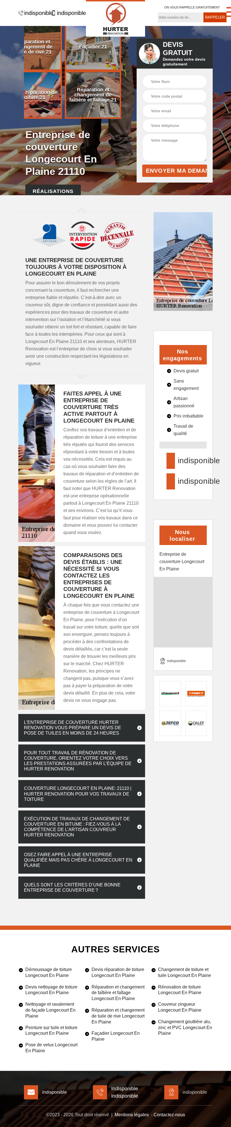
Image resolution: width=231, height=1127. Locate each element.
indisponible (36, 13)
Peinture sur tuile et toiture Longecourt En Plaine (51, 1030)
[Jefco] (170, 723)
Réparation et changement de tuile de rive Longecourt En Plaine (118, 1016)
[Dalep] (196, 723)
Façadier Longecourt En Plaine (116, 1036)
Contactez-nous (169, 1114)
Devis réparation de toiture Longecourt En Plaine (118, 972)
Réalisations (53, 191)
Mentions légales (132, 1114)
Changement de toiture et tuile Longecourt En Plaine (184, 972)
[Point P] (196, 693)
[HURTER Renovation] (115, 18)
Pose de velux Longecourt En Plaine (51, 1047)
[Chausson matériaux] (170, 693)
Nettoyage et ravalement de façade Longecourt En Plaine (50, 1010)
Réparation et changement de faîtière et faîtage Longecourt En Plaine (118, 993)
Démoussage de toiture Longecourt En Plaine (48, 972)
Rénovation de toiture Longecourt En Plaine (179, 990)
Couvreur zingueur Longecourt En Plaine (179, 1007)
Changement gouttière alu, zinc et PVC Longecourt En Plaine (185, 1027)
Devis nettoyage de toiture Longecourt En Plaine (51, 990)
